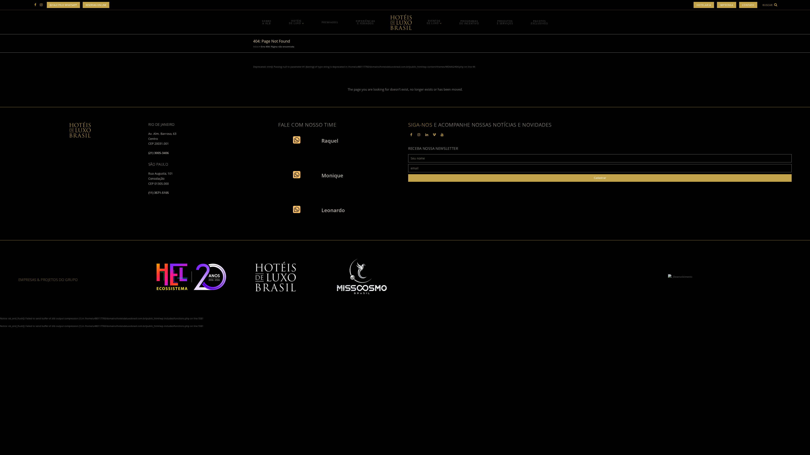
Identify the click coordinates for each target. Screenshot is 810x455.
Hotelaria (704, 5)
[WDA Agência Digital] (670, 276)
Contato (748, 5)
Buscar (768, 5)
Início (256, 46)
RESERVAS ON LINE (96, 5)
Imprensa (726, 5)
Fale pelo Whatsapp (64, 5)
